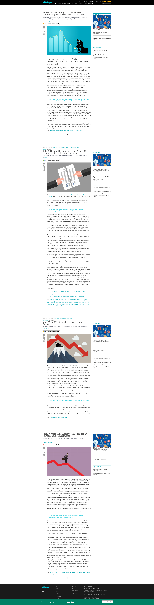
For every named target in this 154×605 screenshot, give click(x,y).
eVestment (52, 417)
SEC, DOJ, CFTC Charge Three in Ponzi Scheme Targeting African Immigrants (65, 296)
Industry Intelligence (88, 3)
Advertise (73, 591)
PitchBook (66, 130)
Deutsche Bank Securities (79, 301)
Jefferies (84, 302)
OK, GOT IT (108, 601)
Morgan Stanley (54, 304)
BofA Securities (62, 299)
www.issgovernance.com (89, 591)
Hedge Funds (64, 417)
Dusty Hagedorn (48, 21)
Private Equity (79, 130)
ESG (61, 572)
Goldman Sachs (77, 302)
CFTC (67, 299)
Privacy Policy (70, 602)
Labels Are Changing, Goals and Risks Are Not (102, 53)
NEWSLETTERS (98, 1)
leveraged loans (60, 130)
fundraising (52, 130)
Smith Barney (83, 304)
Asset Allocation (45, 320)
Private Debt (72, 130)
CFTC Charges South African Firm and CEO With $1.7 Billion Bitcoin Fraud (65, 294)
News (59, 3)
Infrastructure (65, 572)
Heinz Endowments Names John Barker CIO (101, 49)
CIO (85, 588)
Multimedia (80, 3)
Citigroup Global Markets (75, 299)
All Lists (57, 593)
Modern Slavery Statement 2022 (90, 597)
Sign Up (109, 1)
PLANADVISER (89, 588)
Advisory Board (91, 1)
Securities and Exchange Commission (58, 194)
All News (58, 590)
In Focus (63, 3)
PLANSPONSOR (96, 588)
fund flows (57, 417)
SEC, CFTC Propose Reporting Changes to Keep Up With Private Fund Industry (66, 291)
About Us (85, 1)
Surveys (68, 3)
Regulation (44, 149)
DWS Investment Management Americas (63, 302)
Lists (72, 3)
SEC (59, 304)
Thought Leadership (60, 598)
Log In (105, 1)
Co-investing (56, 572)
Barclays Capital (54, 299)
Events (76, 3)
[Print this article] (44, 34)
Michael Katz (47, 157)
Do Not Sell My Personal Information (91, 598)
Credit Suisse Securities (67, 301)
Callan (51, 572)
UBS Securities (59, 305)
